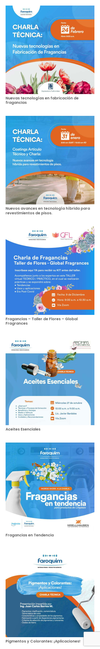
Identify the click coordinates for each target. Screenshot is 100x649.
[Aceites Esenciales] (50, 381)
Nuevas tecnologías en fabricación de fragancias (42, 100)
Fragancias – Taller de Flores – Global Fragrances (42, 321)
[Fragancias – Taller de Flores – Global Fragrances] (50, 270)
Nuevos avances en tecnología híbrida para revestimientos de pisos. (48, 210)
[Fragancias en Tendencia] (50, 487)
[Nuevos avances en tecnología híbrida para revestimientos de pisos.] (50, 160)
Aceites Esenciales (23, 429)
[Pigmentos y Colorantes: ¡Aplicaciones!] (50, 593)
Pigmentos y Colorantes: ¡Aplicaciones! (43, 641)
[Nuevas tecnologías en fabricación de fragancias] (50, 50)
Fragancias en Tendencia (30, 535)
